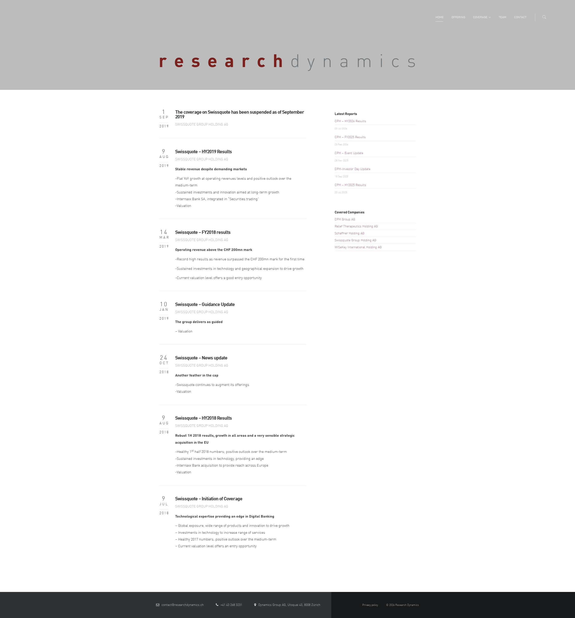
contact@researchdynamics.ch (182, 605)
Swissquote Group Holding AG (201, 124)
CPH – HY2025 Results (350, 185)
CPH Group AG (345, 219)
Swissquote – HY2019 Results (203, 152)
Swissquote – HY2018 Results (203, 418)
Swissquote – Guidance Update (205, 304)
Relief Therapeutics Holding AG (356, 226)
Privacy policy (370, 605)
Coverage (480, 17)
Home (440, 17)
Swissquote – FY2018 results (202, 232)
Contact (520, 17)
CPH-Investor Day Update (352, 169)
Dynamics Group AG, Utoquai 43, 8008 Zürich (289, 605)
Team (502, 17)
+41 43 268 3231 (231, 605)
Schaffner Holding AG (349, 233)
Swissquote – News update (201, 358)
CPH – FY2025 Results (350, 137)
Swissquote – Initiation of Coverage (208, 499)
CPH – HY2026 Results (350, 121)
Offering (458, 17)
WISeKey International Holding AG (358, 247)
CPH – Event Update (349, 153)
